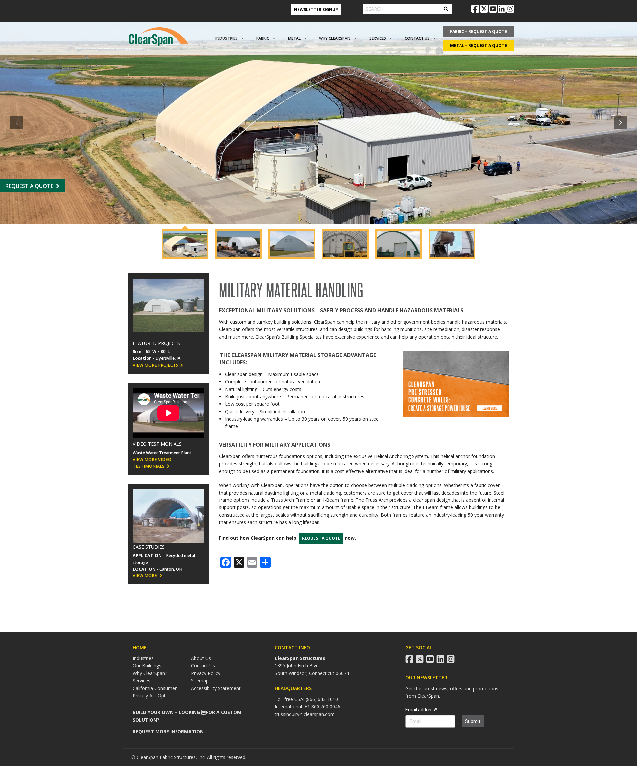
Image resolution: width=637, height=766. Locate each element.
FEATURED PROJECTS (156, 343)
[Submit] (446, 9)
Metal (294, 38)
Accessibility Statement (216, 688)
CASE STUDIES (149, 547)
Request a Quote (321, 538)
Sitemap (200, 680)
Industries (226, 38)
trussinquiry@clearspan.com (305, 714)
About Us (201, 658)
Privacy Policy (205, 673)
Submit (472, 721)
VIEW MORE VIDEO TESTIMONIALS (152, 463)
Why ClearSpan (334, 38)
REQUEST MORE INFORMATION (168, 731)
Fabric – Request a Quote (478, 31)
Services (377, 38)
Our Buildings (147, 665)
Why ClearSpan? (150, 673)
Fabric (262, 38)
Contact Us (417, 38)
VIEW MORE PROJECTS (155, 365)
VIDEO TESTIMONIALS (157, 444)
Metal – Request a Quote (478, 45)
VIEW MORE (145, 575)
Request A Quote (29, 186)
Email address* (421, 709)
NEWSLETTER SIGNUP (316, 9)
